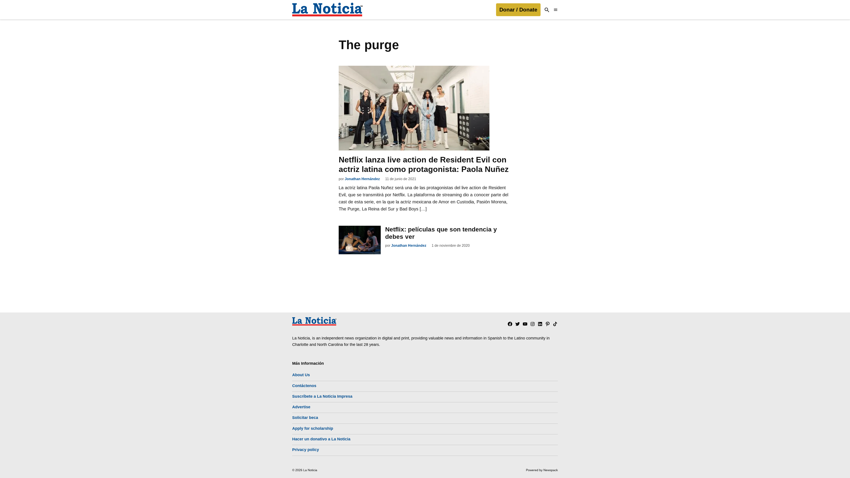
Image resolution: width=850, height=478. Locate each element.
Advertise (301, 407)
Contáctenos (304, 386)
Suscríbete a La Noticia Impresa (322, 396)
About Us (301, 375)
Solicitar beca (305, 417)
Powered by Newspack (542, 470)
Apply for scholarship (312, 428)
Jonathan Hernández (362, 179)
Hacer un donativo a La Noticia (321, 439)
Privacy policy (305, 449)
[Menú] (555, 10)
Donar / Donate (518, 10)
